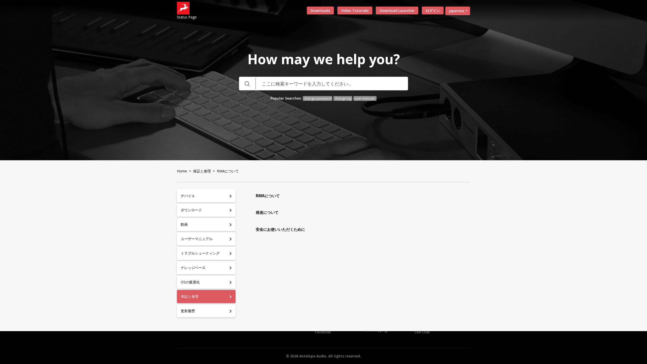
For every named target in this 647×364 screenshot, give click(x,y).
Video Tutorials (354, 10)
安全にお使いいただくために (280, 229)
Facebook (323, 332)
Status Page (187, 17)
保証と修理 (202, 171)
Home (182, 171)
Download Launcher (397, 10)
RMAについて (268, 195)
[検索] (247, 83)
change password (317, 98)
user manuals (365, 98)
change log (343, 98)
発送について (267, 212)
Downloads (320, 10)
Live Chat (422, 332)
